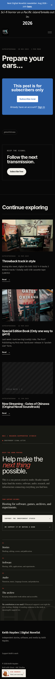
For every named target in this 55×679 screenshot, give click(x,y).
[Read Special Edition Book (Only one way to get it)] (27, 305)
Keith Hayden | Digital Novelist (21, 632)
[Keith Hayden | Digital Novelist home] (5, 32)
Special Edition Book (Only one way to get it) (27, 332)
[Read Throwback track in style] (27, 235)
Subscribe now (27, 99)
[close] (51, 5)
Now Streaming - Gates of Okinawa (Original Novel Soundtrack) (25, 405)
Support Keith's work (10, 653)
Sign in (41, 107)
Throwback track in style (18, 261)
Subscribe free (16, 171)
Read (6, 279)
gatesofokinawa (9, 49)
